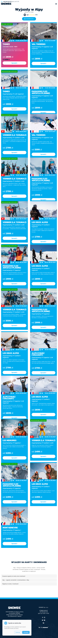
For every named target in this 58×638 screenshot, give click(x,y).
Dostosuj (18, 632)
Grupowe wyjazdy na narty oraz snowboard (13, 576)
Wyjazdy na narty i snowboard (10, 584)
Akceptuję (25, 632)
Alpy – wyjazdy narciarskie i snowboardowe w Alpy (15, 580)
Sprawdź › (14, 63)
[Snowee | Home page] (6, 4)
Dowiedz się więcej (14, 628)
